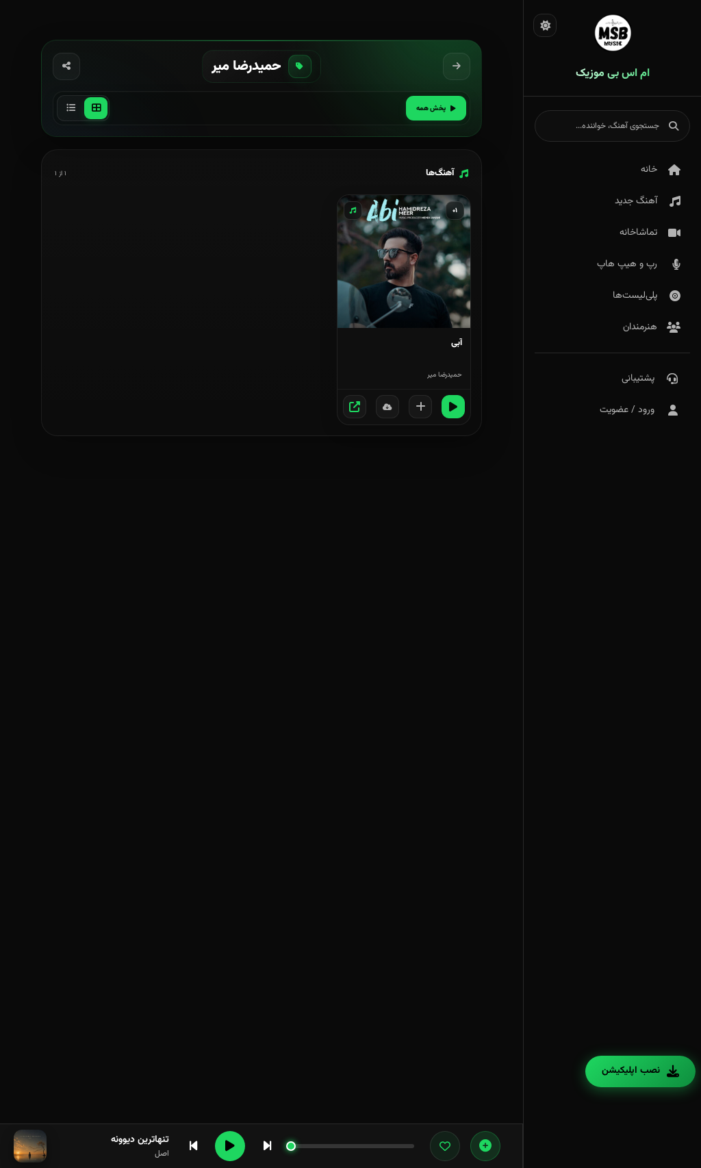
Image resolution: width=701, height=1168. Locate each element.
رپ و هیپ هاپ (627, 264)
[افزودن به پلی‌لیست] (420, 406)
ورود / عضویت (627, 410)
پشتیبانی (638, 378)
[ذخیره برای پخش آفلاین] (387, 406)
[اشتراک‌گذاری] (66, 66)
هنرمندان (640, 327)
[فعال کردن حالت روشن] (545, 25)
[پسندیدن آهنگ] (445, 1146)
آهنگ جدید (636, 201)
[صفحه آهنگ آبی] (354, 406)
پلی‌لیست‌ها (635, 295)
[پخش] (453, 406)
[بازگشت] (456, 66)
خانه (649, 169)
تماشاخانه (638, 232)
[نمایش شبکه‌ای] (95, 108)
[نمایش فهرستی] (70, 108)
